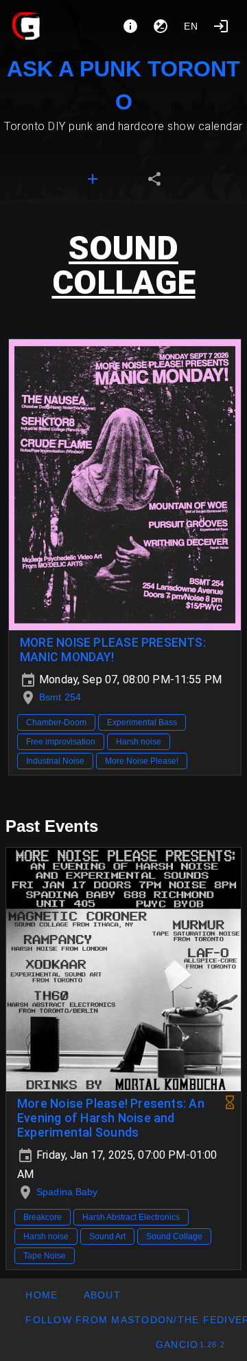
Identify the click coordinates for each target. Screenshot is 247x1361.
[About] (130, 26)
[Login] (221, 26)
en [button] (191, 26)
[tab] (93, 179)
